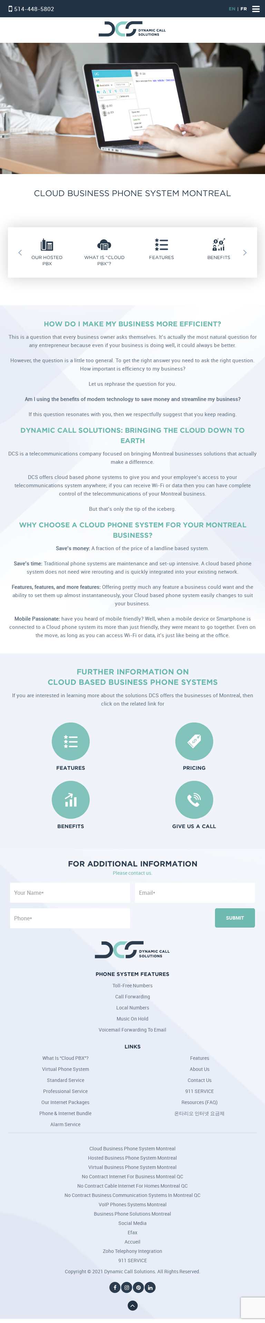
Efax (132, 1232)
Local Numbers (132, 1007)
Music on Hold (132, 1018)
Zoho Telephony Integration (132, 1251)
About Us (199, 1069)
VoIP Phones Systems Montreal (133, 1204)
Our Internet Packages (65, 1102)
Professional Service (65, 1091)
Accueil (132, 1241)
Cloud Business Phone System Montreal (132, 1148)
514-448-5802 (34, 9)
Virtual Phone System (65, 1069)
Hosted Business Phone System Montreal (132, 1157)
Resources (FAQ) (199, 1102)
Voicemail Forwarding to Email (132, 1029)
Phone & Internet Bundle (65, 1113)
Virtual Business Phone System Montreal (132, 1167)
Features (199, 1058)
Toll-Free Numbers (132, 985)
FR (244, 9)
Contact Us (200, 1080)
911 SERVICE (199, 1091)
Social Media (132, 1223)
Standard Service (65, 1080)
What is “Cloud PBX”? (65, 1058)
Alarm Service (65, 1124)
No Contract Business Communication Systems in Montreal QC (132, 1195)
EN (232, 9)
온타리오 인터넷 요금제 (199, 1113)
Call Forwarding (132, 996)
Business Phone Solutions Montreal (132, 1213)
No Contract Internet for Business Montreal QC (132, 1176)
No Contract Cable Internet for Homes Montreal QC (132, 1185)
